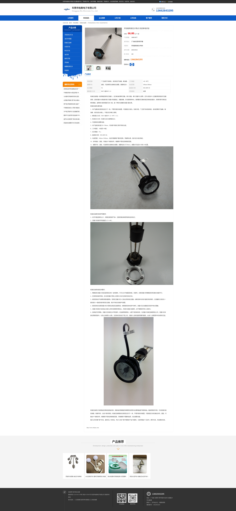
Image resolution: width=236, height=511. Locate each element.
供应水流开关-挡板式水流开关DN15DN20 (118, 476)
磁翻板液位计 (69, 66)
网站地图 (94, 499)
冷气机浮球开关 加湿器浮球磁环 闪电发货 (72, 111)
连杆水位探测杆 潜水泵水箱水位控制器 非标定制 (72, 119)
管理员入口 (89, 499)
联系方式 (165, 18)
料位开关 (67, 50)
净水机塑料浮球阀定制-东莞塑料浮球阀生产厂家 (98, 476)
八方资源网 (77, 499)
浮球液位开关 (69, 35)
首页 (70, 23)
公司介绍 (117, 18)
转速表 (67, 70)
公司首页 (70, 18)
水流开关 (67, 46)
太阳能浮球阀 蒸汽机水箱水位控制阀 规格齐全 (72, 100)
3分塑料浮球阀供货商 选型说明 (72, 96)
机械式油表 (83, 23)
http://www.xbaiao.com (93, 427)
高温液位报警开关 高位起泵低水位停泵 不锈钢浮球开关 (72, 123)
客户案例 (149, 18)
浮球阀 (67, 62)
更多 (79, 84)
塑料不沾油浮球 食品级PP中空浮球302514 (72, 115)
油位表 (67, 54)
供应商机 (86, 18)
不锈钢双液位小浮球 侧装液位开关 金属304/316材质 (72, 108)
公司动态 (133, 18)
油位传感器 (68, 38)
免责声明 (83, 499)
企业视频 (102, 18)
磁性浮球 (67, 58)
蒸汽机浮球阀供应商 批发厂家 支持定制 (72, 104)
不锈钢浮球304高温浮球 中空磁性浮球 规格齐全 (72, 92)
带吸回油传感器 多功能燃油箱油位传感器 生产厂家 (143, 476)
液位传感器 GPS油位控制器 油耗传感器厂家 (163, 476)
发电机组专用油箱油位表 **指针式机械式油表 (72, 89)
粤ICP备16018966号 (85, 494)
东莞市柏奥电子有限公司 (97, 494)
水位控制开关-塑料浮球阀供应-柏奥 (72, 476)
